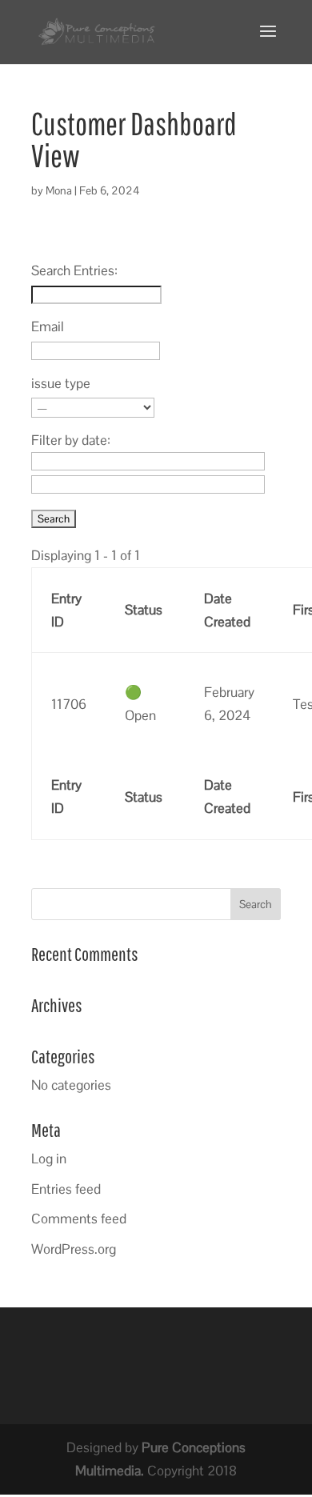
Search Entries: (74, 270)
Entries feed (66, 1189)
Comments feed (78, 1218)
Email (47, 326)
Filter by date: (70, 440)
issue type (60, 383)
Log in (48, 1158)
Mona (59, 190)
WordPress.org (73, 1249)
